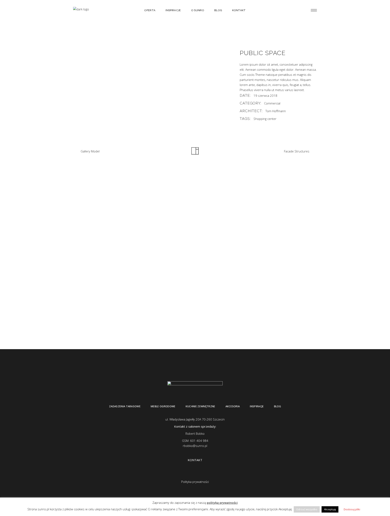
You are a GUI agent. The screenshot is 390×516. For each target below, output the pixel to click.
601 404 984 (199, 441)
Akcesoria (232, 406)
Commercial (272, 103)
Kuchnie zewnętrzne (200, 406)
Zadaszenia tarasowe (125, 406)
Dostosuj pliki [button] (352, 509)
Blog (277, 406)
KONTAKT (195, 460)
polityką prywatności (222, 503)
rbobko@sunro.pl (195, 446)
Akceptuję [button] (330, 509)
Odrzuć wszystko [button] (306, 509)
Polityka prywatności (195, 482)
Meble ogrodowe (163, 406)
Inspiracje (257, 406)
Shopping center (265, 119)
